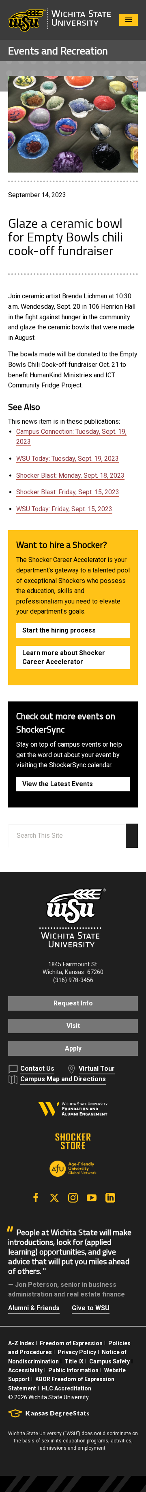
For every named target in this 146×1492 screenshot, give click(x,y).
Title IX (74, 1361)
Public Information (73, 1370)
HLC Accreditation (66, 1388)
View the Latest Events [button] (57, 784)
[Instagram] (73, 1198)
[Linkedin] (110, 1198)
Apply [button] (73, 1048)
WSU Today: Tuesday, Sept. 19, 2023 (67, 458)
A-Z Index (21, 1343)
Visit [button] (73, 1026)
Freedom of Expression (71, 1343)
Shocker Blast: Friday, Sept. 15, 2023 (67, 492)
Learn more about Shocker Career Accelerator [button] (63, 657)
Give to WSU (91, 1308)
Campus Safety (109, 1361)
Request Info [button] (73, 1003)
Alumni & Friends (34, 1308)
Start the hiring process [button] (59, 630)
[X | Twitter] (54, 1198)
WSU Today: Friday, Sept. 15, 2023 (64, 509)
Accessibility (25, 1370)
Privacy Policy (77, 1352)
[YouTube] (92, 1198)
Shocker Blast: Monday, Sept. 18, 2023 (70, 475)
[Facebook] (36, 1198)
